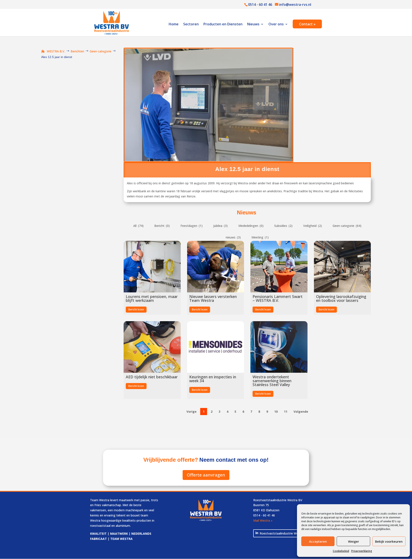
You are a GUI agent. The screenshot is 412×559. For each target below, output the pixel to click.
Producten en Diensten (222, 24)
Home (174, 24)
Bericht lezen (136, 309)
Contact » (307, 24)
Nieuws (253, 24)
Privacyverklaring (361, 551)
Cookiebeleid (341, 551)
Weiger (353, 541)
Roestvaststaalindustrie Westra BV (284, 533)
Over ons (276, 24)
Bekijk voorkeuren (389, 541)
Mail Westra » (263, 520)
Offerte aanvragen (206, 475)
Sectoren (191, 24)
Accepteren (318, 541)
